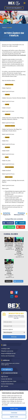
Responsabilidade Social (8, 353)
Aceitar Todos (14, 408)
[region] (14, 405)
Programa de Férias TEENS (8, 381)
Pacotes (9, 27)
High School (4, 376)
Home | (4, 27)
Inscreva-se (19, 281)
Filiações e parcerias (7, 351)
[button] (8, 223)
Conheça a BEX (5, 348)
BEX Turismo (4, 386)
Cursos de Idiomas (6, 379)
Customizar (14, 412)
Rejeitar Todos (14, 417)
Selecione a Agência (8, 329)
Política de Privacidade (8, 356)
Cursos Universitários (7, 384)
